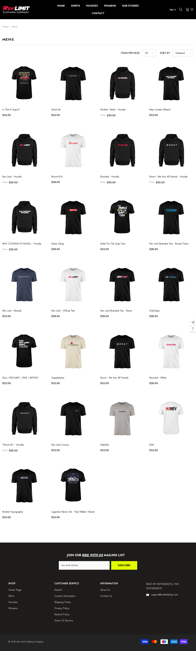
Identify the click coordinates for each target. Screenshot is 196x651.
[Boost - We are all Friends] (122, 351)
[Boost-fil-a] (73, 150)
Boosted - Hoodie (109, 176)
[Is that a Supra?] (24, 83)
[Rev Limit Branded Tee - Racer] (122, 284)
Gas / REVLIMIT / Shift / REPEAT (20, 377)
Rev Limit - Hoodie (12, 176)
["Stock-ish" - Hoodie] (24, 418)
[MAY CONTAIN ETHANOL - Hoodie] (24, 217)
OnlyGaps (154, 310)
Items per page (130, 53)
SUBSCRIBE (124, 565)
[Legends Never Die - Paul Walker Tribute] (73, 485)
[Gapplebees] (73, 351)
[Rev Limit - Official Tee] (73, 284)
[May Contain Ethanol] (171, 83)
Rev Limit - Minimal (11, 310)
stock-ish (56, 109)
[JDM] (171, 418)
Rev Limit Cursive (60, 445)
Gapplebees (57, 377)
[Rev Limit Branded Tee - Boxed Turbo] (171, 217)
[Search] (181, 9)
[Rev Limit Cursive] (73, 418)
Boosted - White (157, 377)
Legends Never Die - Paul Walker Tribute (72, 512)
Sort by (165, 53)
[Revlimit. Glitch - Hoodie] (122, 83)
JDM (151, 445)
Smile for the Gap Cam (112, 243)
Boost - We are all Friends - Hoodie (168, 176)
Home (5, 26)
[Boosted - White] (171, 351)
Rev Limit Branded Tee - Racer (116, 310)
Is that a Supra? (11, 109)
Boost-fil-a (57, 176)
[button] (149, 53)
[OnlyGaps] (171, 284)
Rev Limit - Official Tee (63, 310)
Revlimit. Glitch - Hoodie (113, 109)
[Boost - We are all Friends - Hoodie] (171, 150)
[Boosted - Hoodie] (122, 150)
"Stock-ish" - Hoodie (13, 445)
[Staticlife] (122, 418)
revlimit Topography (12, 512)
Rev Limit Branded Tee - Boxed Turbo (168, 243)
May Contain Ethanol (159, 109)
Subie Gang (57, 243)
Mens (15, 26)
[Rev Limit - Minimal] (24, 284)
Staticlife (104, 445)
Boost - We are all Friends (114, 377)
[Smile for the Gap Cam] (122, 217)
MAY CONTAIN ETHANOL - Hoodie (21, 243)
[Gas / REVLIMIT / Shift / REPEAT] (24, 351)
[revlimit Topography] (24, 485)
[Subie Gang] (73, 217)
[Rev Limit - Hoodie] (24, 150)
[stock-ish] (73, 83)
